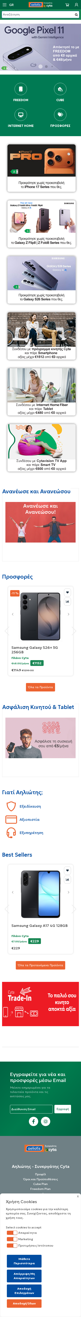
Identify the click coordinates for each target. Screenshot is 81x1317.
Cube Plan (40, 1184)
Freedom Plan (40, 1189)
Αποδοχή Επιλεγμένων (24, 1291)
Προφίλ (40, 1174)
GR (11, 5)
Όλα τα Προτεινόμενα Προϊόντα (40, 965)
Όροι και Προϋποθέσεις (40, 1179)
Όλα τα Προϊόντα (40, 687)
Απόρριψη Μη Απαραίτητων (24, 1276)
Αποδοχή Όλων (24, 1303)
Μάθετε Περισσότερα (24, 1261)
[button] (40, 66)
